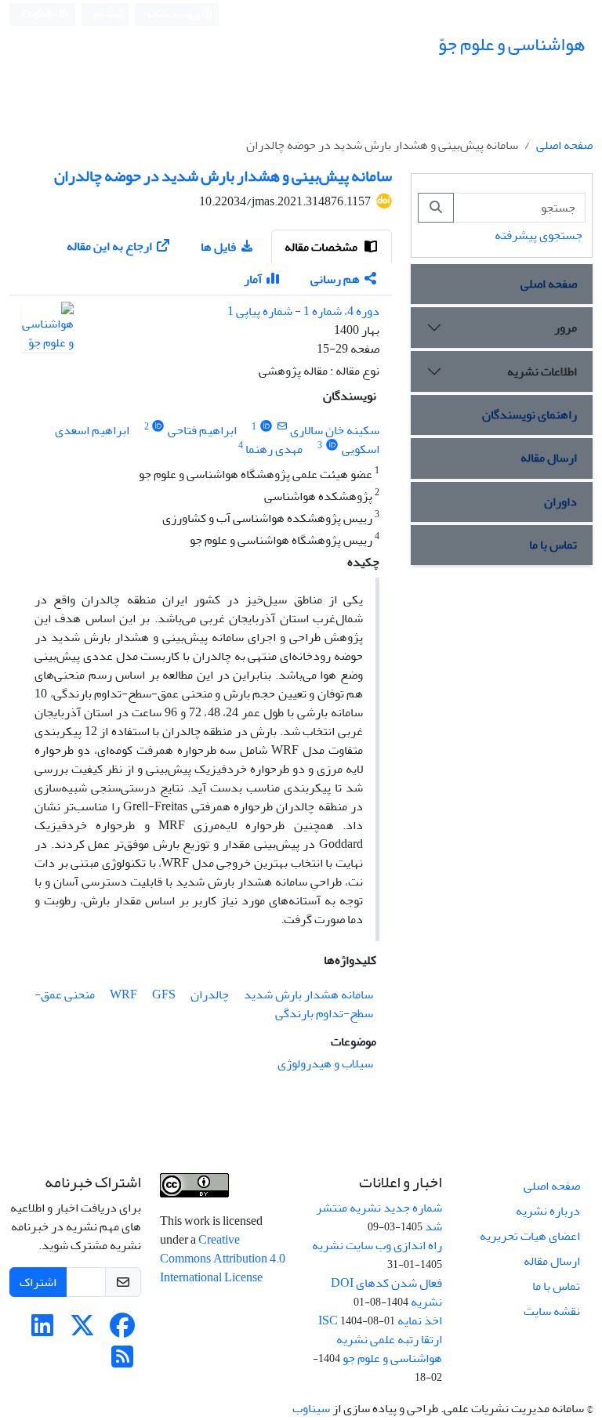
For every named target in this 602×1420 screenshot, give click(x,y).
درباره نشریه (548, 1211)
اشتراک (38, 1282)
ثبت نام (108, 14)
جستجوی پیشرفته (538, 235)
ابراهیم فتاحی (202, 430)
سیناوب (311, 1408)
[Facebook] (122, 1330)
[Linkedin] (42, 1330)
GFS (164, 994)
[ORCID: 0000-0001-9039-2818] (266, 427)
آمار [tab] (253, 279)
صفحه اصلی (564, 145)
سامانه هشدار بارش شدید (308, 994)
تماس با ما (553, 544)
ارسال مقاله (548, 457)
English (38, 14)
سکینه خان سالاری (334, 430)
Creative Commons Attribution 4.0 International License (222, 1258)
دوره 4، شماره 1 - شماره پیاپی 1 (303, 311)
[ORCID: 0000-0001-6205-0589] (158, 427)
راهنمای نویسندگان (529, 414)
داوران (560, 501)
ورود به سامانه (174, 14)
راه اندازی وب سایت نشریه (377, 1245)
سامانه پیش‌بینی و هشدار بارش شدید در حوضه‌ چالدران (223, 176)
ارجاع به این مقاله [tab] (109, 246)
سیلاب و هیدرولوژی (325, 1063)
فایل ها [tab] (218, 247)
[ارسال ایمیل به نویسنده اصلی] (282, 427)
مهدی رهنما (274, 449)
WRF (123, 994)
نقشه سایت (552, 1311)
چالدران (209, 994)
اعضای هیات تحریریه (530, 1236)
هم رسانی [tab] (335, 279)
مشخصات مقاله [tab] (322, 247)
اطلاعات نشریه (542, 371)
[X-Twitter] (82, 1330)
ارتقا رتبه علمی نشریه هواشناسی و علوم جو (389, 1349)
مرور (565, 327)
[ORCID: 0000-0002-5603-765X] (332, 446)
